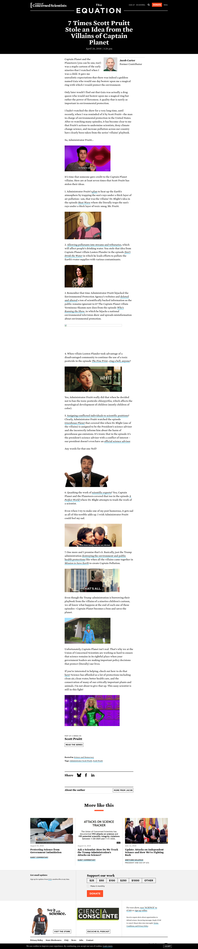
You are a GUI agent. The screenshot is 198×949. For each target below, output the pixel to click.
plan (94, 191)
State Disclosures (54, 940)
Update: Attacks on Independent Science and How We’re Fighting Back (144, 852)
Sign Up (132, 5)
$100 (112, 880)
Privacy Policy (36, 940)
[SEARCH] (148, 5)
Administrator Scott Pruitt (81, 761)
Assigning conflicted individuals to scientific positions (97, 415)
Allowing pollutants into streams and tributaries (94, 244)
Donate (157, 5)
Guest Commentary (39, 857)
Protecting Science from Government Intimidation (46, 851)
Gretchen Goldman (134, 860)
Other (148, 880)
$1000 (135, 880)
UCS (50, 879)
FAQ (66, 940)
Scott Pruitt (98, 761)
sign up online (141, 910)
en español (140, 5)
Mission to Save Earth (77, 563)
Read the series (74, 745)
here (67, 674)
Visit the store (62, 932)
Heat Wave (84, 202)
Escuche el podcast (98, 932)
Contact (89, 940)
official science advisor (117, 441)
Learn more (108, 946)
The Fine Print (100, 361)
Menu (166, 5)
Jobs (81, 940)
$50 (101, 880)
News (73, 940)
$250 (123, 880)
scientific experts (101, 492)
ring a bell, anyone (119, 361)
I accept (167, 946)
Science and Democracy (84, 757)
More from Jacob (123, 790)
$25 (91, 880)
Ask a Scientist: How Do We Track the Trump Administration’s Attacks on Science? (98, 852)
